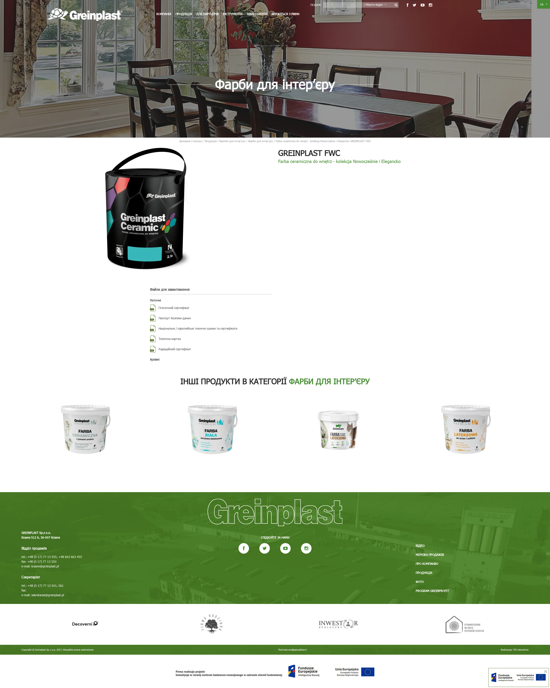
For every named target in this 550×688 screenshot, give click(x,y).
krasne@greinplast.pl (45, 566)
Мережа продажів (430, 555)
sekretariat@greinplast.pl (47, 595)
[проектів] (275, 671)
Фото (420, 582)
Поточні (155, 300)
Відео (420, 546)
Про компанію (427, 564)
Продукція (184, 14)
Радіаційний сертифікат (175, 349)
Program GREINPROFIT (432, 591)
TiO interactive (521, 649)
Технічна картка (170, 339)
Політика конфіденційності (292, 649)
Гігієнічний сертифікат (174, 308)
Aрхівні (154, 359)
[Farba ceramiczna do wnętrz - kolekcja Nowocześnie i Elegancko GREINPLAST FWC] (146, 208)
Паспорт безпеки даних (175, 318)
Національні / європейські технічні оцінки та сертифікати (198, 328)
